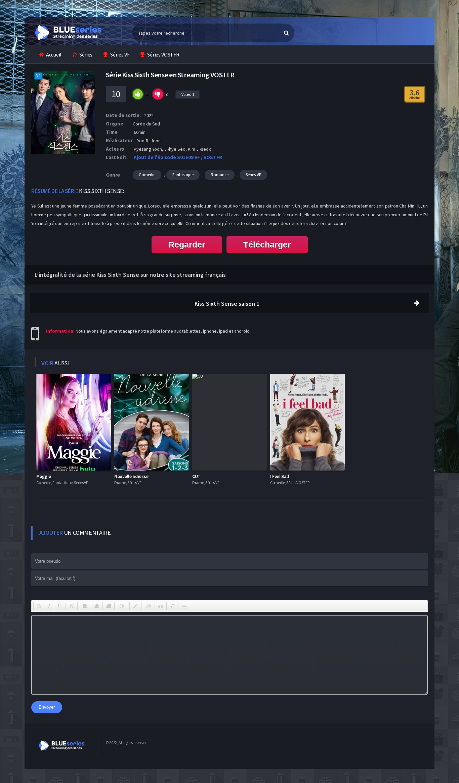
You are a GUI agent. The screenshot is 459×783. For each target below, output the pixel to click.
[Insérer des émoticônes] (122, 606)
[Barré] (72, 606)
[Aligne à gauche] (85, 606)
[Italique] (49, 606)
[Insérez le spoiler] (184, 606)
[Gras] (38, 606)
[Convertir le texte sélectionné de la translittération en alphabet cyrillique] (172, 606)
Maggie (43, 476)
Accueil (53, 54)
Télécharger (267, 244)
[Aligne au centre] (97, 606)
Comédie (147, 175)
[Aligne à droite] (108, 606)
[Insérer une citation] (161, 606)
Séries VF (119, 54)
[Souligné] (60, 606)
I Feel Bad (279, 476)
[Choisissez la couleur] (135, 606)
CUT (196, 476)
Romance (219, 175)
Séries (85, 54)
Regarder (186, 244)
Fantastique (183, 175)
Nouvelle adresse (131, 476)
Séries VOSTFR (163, 54)
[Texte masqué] (149, 606)
